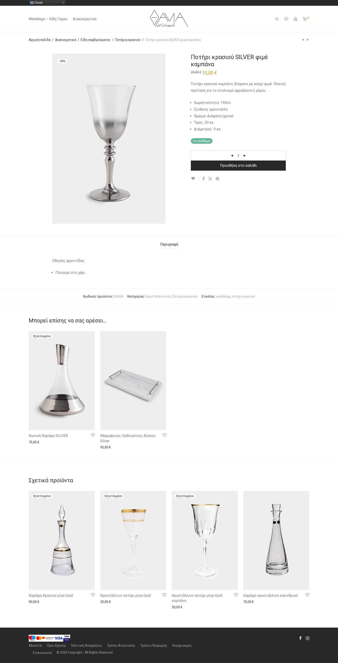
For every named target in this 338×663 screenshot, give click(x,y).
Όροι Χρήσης (56, 645)
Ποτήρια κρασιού (127, 40)
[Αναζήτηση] (277, 19)
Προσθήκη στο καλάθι (238, 165)
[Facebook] (300, 638)
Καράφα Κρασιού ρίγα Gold (51, 595)
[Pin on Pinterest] (218, 179)
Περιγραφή (169, 244)
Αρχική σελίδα (40, 40)
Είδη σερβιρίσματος (96, 40)
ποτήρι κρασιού (243, 296)
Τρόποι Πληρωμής (153, 645)
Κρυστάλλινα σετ (158, 296)
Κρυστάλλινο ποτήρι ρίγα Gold (125, 595)
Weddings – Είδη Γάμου (48, 19)
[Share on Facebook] (203, 179)
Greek (38, 2)
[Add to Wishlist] (195, 179)
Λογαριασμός (182, 645)
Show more (34, 442)
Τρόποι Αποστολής (121, 645)
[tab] (169, 244)
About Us (35, 645)
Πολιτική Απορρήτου (86, 645)
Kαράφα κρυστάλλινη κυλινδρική (270, 595)
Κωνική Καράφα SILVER (48, 435)
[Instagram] (307, 638)
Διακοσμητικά (84, 19)
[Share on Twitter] (210, 179)
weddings (223, 296)
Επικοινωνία (42, 652)
